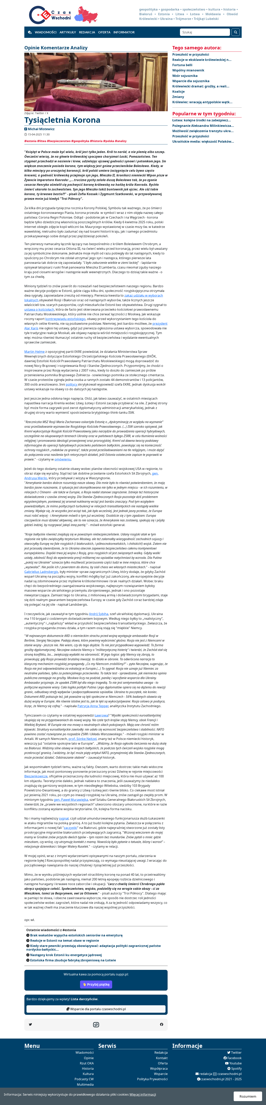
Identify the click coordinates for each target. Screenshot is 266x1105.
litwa (43, 141)
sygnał (64, 818)
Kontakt (162, 1058)
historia (97, 141)
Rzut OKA (87, 1063)
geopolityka (81, 141)
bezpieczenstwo (59, 141)
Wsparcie (161, 1074)
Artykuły (68, 32)
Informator (124, 32)
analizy (122, 141)
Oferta (104, 32)
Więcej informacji (142, 1094)
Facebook (234, 1058)
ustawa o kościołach (39, 309)
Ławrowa (101, 715)
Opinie (89, 1058)
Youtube (235, 1063)
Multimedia (85, 1084)
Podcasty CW (84, 1079)
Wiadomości (45, 32)
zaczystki (70, 828)
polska (110, 141)
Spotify (236, 1068)
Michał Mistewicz (41, 129)
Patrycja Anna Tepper (93, 706)
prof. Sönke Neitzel (83, 739)
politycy (72, 384)
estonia (31, 141)
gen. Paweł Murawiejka (71, 799)
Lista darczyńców (84, 999)
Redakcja (87, 32)
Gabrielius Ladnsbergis (41, 572)
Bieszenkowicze (36, 776)
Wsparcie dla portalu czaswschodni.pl (98, 1009)
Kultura (88, 1074)
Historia (88, 1068)
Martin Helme (34, 351)
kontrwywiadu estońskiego (65, 319)
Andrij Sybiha (98, 614)
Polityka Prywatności (152, 1079)
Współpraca (159, 1068)
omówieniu (63, 459)
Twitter (236, 1052)
